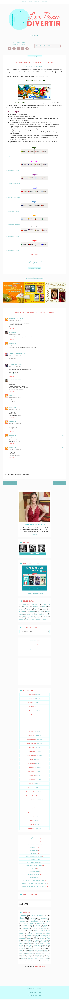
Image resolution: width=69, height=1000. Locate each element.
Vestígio (48, 960)
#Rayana (34, 614)
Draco (48, 930)
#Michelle (45, 616)
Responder (11, 328)
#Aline (48, 614)
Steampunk (32, 808)
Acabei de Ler (34, 850)
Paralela (35, 928)
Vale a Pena (33, 641)
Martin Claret (44, 940)
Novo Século (43, 918)
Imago (31, 945)
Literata (31, 950)
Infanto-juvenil (31, 755)
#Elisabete (22, 611)
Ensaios (31, 727)
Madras (22, 956)
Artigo (34, 868)
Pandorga (44, 928)
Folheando (38, 953)
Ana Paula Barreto (16, 318)
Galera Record (27, 925)
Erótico (31, 731)
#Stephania (41, 614)
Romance (31, 787)
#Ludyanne (27, 614)
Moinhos (27, 956)
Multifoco (40, 956)
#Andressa (44, 608)
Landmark (30, 937)
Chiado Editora (44, 942)
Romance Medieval (31, 796)
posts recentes (10, 482)
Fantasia (31, 735)
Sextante (26, 928)
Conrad (35, 951)
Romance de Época (31, 800)
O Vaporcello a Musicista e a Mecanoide (34, 886)
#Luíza (48, 611)
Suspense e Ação (31, 812)
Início (24, 2)
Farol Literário (35, 932)
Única (30, 930)
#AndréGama (31, 611)
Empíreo (45, 946)
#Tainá (36, 608)
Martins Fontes (23, 942)
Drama (31, 723)
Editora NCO (22, 953)
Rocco (22, 918)
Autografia (28, 946)
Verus (44, 920)
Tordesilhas (28, 960)
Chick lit (31, 707)
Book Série (31, 703)
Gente (21, 933)
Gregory (48, 953)
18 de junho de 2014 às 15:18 (15, 409)
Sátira (32, 816)
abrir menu (35, 35)
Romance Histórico (31, 792)
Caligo (36, 942)
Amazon (45, 932)
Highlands (23, 955)
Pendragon (23, 958)
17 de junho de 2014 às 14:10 (15, 397)
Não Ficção (31, 771)
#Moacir (21, 619)
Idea (27, 945)
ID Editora (30, 948)
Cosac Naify (37, 946)
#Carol (21, 608)
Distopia (31, 719)
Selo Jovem (44, 935)
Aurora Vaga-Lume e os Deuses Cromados (34, 883)
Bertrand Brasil (24, 927)
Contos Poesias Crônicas (31, 715)
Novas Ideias (47, 956)
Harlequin (33, 920)
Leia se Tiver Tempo (33, 647)
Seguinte (22, 920)
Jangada (38, 948)
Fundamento (25, 932)
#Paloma (31, 616)
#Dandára (23, 616)
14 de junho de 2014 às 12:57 (15, 382)
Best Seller (39, 933)
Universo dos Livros (43, 923)
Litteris (48, 955)
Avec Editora (29, 951)
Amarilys (46, 950)
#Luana (45, 609)
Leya (48, 921)
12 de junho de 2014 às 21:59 (15, 366)
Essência (36, 927)
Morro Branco (34, 956)
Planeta (37, 925)
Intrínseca (46, 927)
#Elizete (29, 618)
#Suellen (26, 619)
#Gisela (22, 604)
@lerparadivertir (40, 966)
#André (21, 614)
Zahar (29, 938)
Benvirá (41, 943)
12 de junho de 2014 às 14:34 (15, 345)
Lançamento (33, 847)
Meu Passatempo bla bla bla (19, 354)
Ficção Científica (31, 743)
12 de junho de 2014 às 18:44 (15, 355)
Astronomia (31, 694)
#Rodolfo (35, 604)
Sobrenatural (31, 804)
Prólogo (36, 958)
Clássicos (31, 711)
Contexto (35, 938)
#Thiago (31, 613)
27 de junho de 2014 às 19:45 (15, 449)
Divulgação (34, 853)
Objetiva (39, 937)
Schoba (41, 958)
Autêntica (35, 943)
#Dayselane (32, 619)
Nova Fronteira (27, 940)
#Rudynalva (44, 619)
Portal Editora (30, 958)
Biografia (31, 698)
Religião (31, 783)
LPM (26, 950)
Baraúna (21, 937)
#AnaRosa (21, 618)
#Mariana (38, 619)
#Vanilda (24, 613)
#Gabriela (40, 611)
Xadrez (32, 824)
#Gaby (37, 609)
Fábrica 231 (22, 930)
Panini (30, 942)
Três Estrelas (35, 960)
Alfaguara (29, 935)
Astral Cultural (22, 951)
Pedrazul (36, 935)
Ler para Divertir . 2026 (34, 988)
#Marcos (44, 606)
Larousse (43, 955)
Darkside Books (39, 930)
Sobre (30, 2)
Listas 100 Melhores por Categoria (34, 880)
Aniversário (34, 877)
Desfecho (41, 951)
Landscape (37, 955)
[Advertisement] (34, 672)
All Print (29, 943)
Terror (31, 820)
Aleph (45, 925)
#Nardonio (46, 604)
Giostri (43, 953)
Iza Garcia (12, 332)
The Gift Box (22, 960)
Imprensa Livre (30, 955)
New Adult (31, 767)
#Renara (29, 609)
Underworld (42, 960)
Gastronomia (31, 751)
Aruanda (12, 395)
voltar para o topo (34, 992)
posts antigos (59, 482)
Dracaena (42, 938)
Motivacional (31, 763)
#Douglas (26, 606)
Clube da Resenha (34, 871)
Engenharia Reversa (34, 859)
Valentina (22, 921)
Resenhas (34, 534)
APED (20, 946)
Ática (46, 945)
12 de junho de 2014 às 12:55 (15, 334)
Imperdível (33, 644)
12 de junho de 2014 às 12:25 (15, 320)
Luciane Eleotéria (15, 380)
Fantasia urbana (31, 739)
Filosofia (31, 747)
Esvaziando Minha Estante (34, 865)
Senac (46, 958)
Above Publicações (39, 950)
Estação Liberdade (30, 953)
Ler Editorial (36, 940)
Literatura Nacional (33, 841)
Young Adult (31, 828)
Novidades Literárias (34, 862)
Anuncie (44, 2)
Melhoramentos (39, 945)
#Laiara (39, 613)
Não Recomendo (34, 650)
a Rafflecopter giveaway (13, 156)
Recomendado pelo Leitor (34, 856)
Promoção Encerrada (34, 268)
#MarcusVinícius (38, 618)
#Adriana (35, 606)
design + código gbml (34, 995)
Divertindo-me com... (34, 874)
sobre (23, 548)
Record (32, 918)
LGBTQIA (31, 759)
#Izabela (38, 616)
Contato (37, 2)
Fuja (34, 653)
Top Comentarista (33, 844)
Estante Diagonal (15, 364)
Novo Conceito (38, 916)
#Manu (21, 609)
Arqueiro (22, 916)
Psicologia (32, 775)
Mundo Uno (22, 943)
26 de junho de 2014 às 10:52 (15, 437)
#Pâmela (46, 613)
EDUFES (46, 951)
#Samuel (28, 608)
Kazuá (44, 948)
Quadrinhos (31, 779)
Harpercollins (22, 948)
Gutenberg (29, 933)
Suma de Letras (28, 923)
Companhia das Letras (36, 921)
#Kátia (46, 618)
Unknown (12, 343)
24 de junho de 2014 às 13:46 (15, 423)
